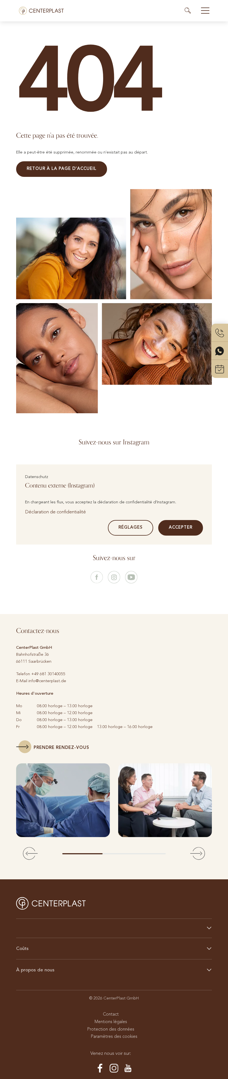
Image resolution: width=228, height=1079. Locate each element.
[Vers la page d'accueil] (41, 11)
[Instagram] (114, 1068)
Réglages (130, 527)
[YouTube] (127, 1068)
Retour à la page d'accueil (61, 168)
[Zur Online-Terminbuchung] (219, 369)
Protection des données (110, 1029)
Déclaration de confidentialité (55, 511)
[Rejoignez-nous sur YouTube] (131, 577)
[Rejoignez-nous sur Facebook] (97, 577)
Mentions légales (111, 1021)
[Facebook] (100, 1068)
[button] (30, 854)
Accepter (180, 527)
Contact (111, 1014)
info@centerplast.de (47, 680)
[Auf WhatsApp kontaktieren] (219, 351)
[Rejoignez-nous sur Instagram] (114, 577)
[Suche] (190, 11)
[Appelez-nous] (219, 333)
